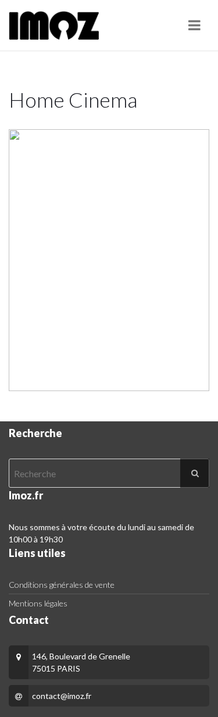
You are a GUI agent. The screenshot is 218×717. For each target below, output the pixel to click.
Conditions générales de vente (62, 585)
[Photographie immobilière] (54, 25)
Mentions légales (38, 603)
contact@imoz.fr (61, 696)
